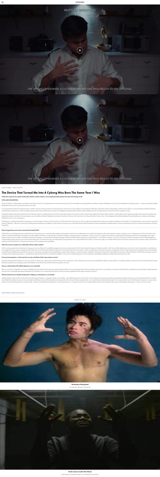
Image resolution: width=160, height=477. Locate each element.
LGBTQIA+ (8, 292)
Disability (3, 292)
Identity (17, 292)
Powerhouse (22, 292)
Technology (13, 292)
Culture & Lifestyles (7, 187)
